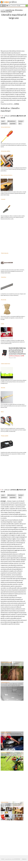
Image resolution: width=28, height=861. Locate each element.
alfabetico (21, 116)
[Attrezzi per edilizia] (7, 160)
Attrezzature (18, 10)
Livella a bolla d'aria (5, 363)
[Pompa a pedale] (7, 445)
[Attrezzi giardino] (12, 761)
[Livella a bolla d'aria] (7, 373)
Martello (3, 387)
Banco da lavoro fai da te (6, 175)
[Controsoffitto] (12, 691)
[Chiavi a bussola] (7, 262)
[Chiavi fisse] (7, 286)
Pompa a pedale (4, 435)
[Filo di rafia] (7, 309)
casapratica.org (9, 10)
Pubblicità (24, 859)
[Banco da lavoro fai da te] (7, 184)
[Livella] (7, 333)
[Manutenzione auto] (12, 740)
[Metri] (7, 421)
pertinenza (13, 116)
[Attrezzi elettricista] (7, 136)
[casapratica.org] (8, 2)
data (2, 117)
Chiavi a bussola (4, 253)
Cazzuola (3, 199)
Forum (9, 5)
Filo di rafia (3, 299)
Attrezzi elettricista (5, 127)
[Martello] (7, 397)
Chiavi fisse (3, 277)
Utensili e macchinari (6, 11)
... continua (16, 104)
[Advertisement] (14, 34)
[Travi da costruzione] (12, 670)
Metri (2, 411)
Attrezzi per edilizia (5, 151)
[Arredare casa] (12, 810)
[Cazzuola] (7, 208)
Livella (2, 323)
